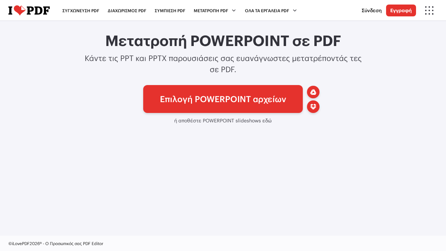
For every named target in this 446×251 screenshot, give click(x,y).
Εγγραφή (401, 10)
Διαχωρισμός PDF (127, 10)
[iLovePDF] (29, 10)
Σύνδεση (372, 10)
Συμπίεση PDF (170, 10)
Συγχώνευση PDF (80, 10)
